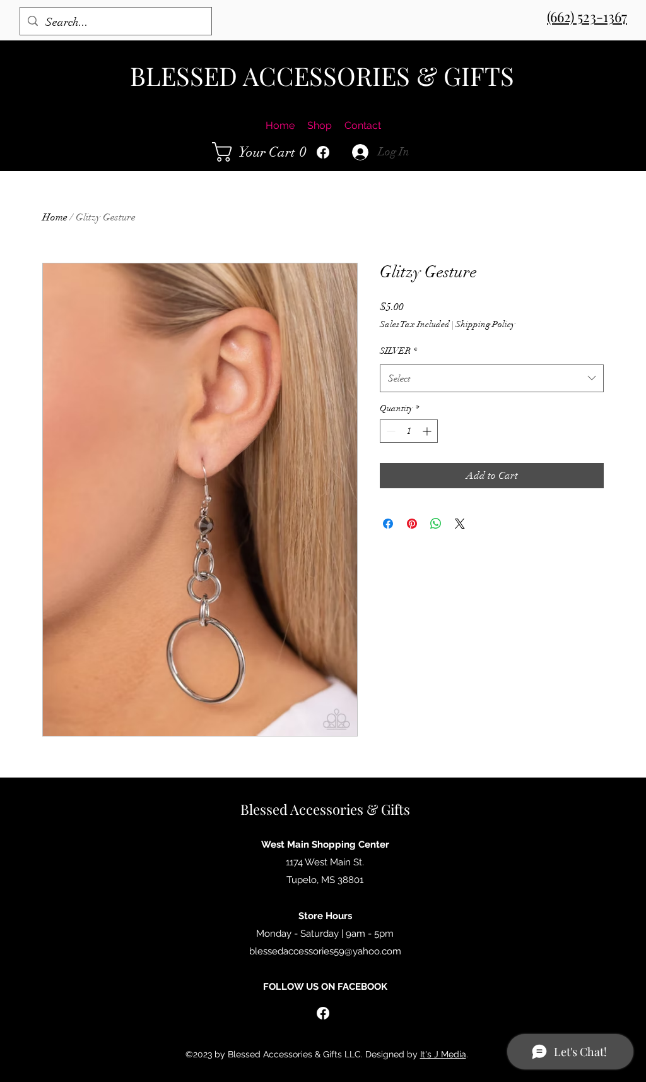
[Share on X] (459, 523)
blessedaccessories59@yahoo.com (325, 951)
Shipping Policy (485, 324)
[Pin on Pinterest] (412, 523)
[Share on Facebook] (388, 523)
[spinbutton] (408, 431)
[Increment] (428, 431)
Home (55, 217)
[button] (263, 152)
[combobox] (492, 378)
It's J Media (443, 1054)
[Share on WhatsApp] (435, 523)
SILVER (398, 351)
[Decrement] (389, 431)
